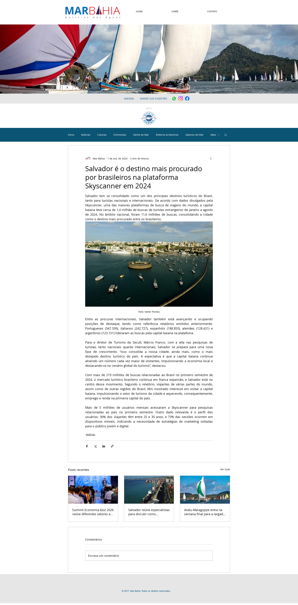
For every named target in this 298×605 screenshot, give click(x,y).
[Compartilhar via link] (112, 446)
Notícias (85, 134)
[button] (225, 134)
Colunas (102, 134)
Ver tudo (225, 469)
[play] (290, 90)
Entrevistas (119, 134)
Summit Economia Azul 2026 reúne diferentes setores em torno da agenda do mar (93, 512)
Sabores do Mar (194, 134)
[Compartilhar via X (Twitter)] (95, 446)
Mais (213, 134)
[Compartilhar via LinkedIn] (103, 446)
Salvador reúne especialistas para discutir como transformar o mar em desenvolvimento (149, 512)
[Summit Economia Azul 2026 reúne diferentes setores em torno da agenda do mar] (93, 490)
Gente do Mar (141, 134)
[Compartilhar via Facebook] (86, 446)
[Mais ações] (211, 158)
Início (71, 134)
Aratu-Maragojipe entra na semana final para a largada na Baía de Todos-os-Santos (204, 512)
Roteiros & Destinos (167, 134)
